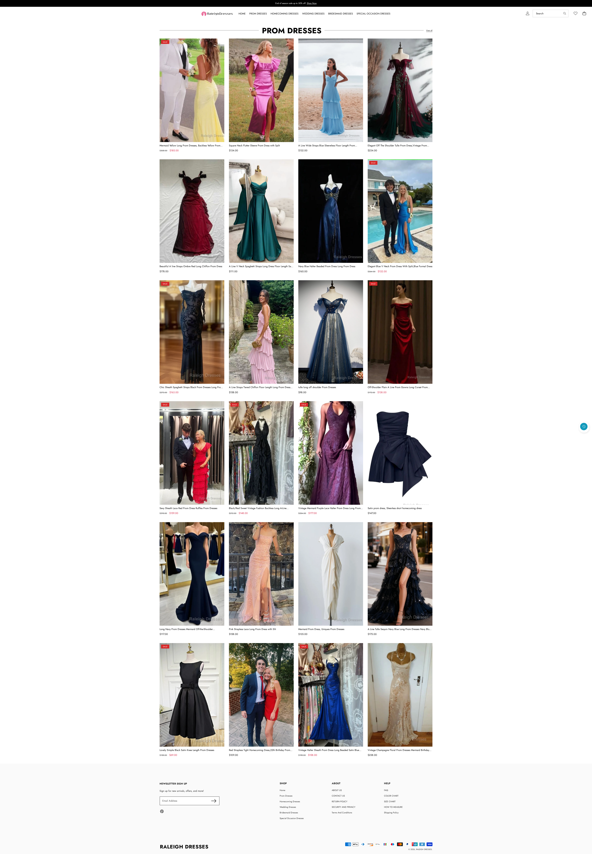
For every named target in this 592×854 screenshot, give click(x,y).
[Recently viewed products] (584, 426)
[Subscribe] (213, 801)
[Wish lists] (575, 13)
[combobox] (550, 13)
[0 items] (584, 13)
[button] (584, 434)
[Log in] (527, 13)
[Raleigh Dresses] (217, 14)
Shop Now (312, 3)
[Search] (564, 13)
